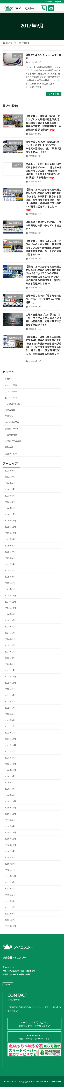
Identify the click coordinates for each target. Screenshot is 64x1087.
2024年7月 (10, 626)
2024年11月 (10, 601)
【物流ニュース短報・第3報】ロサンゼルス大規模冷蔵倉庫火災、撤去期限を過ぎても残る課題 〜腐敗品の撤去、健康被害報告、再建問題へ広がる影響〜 (43, 123)
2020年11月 (10, 764)
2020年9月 (10, 776)
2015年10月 (10, 926)
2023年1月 (10, 670)
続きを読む (54, 94)
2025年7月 (10, 552)
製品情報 (9, 447)
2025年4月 (10, 570)
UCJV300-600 (13, 404)
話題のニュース (12, 453)
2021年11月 (10, 745)
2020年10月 (10, 770)
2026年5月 (10, 489)
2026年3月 (10, 502)
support (48, 1)
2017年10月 (10, 876)
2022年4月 (10, 714)
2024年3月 (10, 645)
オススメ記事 (11, 385)
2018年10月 (10, 845)
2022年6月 (10, 708)
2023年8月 (10, 658)
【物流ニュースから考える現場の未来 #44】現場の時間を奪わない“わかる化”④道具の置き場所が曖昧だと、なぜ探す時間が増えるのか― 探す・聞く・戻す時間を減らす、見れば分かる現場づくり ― (43, 347)
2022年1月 (10, 733)
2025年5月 (10, 564)
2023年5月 (10, 664)
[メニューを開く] (58, 8)
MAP (7, 984)
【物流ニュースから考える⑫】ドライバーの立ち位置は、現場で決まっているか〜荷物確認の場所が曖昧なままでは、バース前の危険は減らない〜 (43, 248)
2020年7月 (10, 782)
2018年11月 (10, 839)
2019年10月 (10, 814)
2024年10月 (10, 608)
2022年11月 (10, 676)
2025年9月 (10, 539)
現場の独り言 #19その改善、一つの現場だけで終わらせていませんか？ (43, 225)
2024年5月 (10, 639)
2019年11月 (10, 807)
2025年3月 (10, 576)
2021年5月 (10, 751)
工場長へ (9, 416)
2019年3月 (10, 826)
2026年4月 (10, 495)
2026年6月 (10, 483)
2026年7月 (10, 477)
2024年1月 (10, 651)
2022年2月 (10, 726)
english (58, 1)
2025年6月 (10, 558)
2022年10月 (10, 683)
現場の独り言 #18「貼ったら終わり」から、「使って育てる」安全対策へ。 (43, 299)
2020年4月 (10, 789)
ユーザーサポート (13, 398)
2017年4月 (10, 907)
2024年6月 (10, 633)
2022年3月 (10, 720)
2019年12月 (10, 801)
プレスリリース (12, 391)
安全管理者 (12, 435)
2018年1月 (10, 870)
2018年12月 (10, 832)
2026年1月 (10, 514)
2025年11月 (10, 527)
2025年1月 (10, 589)
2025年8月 (10, 545)
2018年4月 (10, 851)
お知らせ (9, 379)
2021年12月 (10, 739)
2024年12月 (10, 595)
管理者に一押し (12, 428)
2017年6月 (10, 895)
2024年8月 (10, 620)
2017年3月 (10, 913)
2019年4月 (10, 820)
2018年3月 (10, 857)
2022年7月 (10, 701)
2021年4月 (10, 757)
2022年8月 (10, 695)
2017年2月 (10, 920)
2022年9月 (10, 689)
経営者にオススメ (13, 441)
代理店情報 (10, 410)
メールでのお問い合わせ (34, 1024)
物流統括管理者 (12, 422)
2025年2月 (10, 583)
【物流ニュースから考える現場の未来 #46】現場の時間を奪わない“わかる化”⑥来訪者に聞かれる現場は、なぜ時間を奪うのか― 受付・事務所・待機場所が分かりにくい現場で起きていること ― (43, 199)
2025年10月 (10, 533)
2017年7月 (10, 889)
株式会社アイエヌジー (28, 1081)
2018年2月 (10, 863)
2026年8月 (10, 470)
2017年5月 (10, 901)
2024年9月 (10, 614)
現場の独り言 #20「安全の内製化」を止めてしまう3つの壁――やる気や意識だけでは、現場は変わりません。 (43, 146)
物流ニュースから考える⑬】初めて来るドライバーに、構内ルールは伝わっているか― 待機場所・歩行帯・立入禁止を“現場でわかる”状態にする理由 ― (43, 171)
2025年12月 (10, 520)
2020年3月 (10, 795)
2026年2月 (10, 508)
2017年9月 (10, 882)
